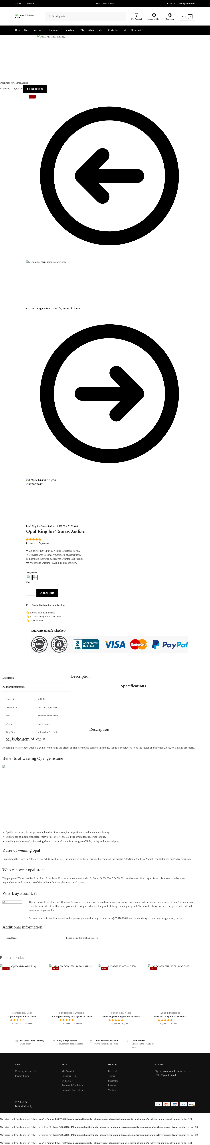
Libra (29, 1013)
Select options (22, 1030)
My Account (136, 19)
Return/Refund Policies (73, 1090)
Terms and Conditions (72, 1085)
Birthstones (18, 1013)
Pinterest (112, 1085)
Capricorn (78, 1013)
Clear (28, 582)
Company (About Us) (25, 1071)
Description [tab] (8, 677)
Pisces (128, 1013)
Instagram (113, 1080)
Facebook (113, 1071)
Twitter (111, 1076)
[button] (34, 539)
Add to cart (47, 592)
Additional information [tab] (13, 687)
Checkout (170, 19)
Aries (163, 1013)
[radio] (29, 577)
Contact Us (67, 1080)
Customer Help (153, 19)
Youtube (112, 1090)
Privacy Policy (22, 1076)
